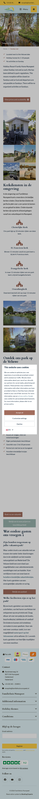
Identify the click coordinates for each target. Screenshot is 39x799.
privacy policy (23, 396)
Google (30, 396)
